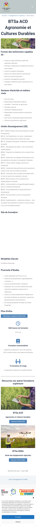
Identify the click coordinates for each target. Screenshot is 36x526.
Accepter (18, 517)
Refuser (18, 522)
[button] (33, 498)
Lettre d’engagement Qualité (18, 479)
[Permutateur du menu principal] (32, 7)
